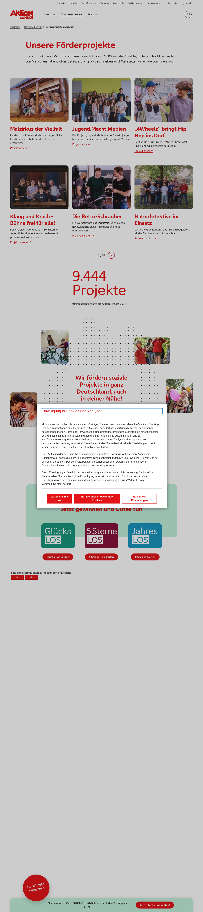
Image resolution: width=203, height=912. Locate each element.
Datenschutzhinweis (53, 465)
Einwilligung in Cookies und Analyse (71, 411)
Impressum (107, 465)
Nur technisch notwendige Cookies (97, 498)
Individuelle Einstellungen (132, 443)
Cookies (134, 458)
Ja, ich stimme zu (59, 498)
